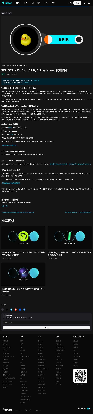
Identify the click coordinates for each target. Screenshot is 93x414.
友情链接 (5, 372)
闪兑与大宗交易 (24, 356)
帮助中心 (58, 344)
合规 (74, 350)
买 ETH (40, 344)
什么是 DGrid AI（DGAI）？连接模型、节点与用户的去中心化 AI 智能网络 (23, 254)
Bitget (3, 65)
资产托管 (58, 369)
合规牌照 (76, 353)
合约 (21, 344)
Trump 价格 (41, 387)
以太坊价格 (41, 365)
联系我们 (5, 344)
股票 (21, 353)
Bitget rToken (42, 393)
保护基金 (5, 365)
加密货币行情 (42, 359)
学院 (8, 65)
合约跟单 (23, 369)
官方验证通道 (59, 347)
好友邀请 (58, 378)
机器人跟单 (23, 372)
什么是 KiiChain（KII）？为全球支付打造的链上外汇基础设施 (22, 290)
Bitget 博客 (6, 353)
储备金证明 (6, 362)
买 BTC (40, 341)
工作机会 (5, 350)
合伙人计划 (59, 359)
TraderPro (23, 384)
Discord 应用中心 (25, 399)
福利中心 (58, 375)
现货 (21, 341)
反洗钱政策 (76, 356)
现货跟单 (23, 365)
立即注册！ (26, 82)
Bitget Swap (23, 393)
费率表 (58, 381)
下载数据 (58, 372)
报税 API (58, 384)
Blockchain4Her (7, 384)
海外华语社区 (6, 347)
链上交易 (23, 350)
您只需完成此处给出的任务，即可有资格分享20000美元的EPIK (70, 164)
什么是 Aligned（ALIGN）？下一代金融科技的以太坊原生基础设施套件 (69, 254)
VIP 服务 (58, 356)
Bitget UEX (6, 369)
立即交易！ (37, 80)
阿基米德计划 (59, 365)
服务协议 (76, 341)
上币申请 (58, 353)
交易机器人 (23, 375)
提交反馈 (58, 341)
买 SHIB (40, 356)
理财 (21, 362)
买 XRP (40, 350)
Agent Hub (23, 381)
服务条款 (76, 362)
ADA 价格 (41, 381)
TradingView (24, 390)
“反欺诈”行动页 (60, 350)
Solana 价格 (41, 384)
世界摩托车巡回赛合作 (9, 378)
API (21, 378)
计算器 (40, 372)
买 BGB (40, 353)
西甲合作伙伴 (6, 375)
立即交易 (46, 327)
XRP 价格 (41, 378)
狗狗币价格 (41, 390)
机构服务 (58, 362)
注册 (77, 3)
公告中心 (5, 359)
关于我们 (5, 341)
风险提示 (76, 365)
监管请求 (76, 347)
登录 (70, 3)
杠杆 (21, 359)
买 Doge (40, 347)
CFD (21, 347)
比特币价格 (41, 362)
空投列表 (23, 402)
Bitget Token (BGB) (8, 356)
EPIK (11, 134)
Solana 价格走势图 (43, 369)
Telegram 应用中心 (25, 396)
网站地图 (5, 387)
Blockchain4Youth (8, 381)
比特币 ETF (41, 375)
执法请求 (76, 344)
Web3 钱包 (23, 387)
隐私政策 (76, 359)
